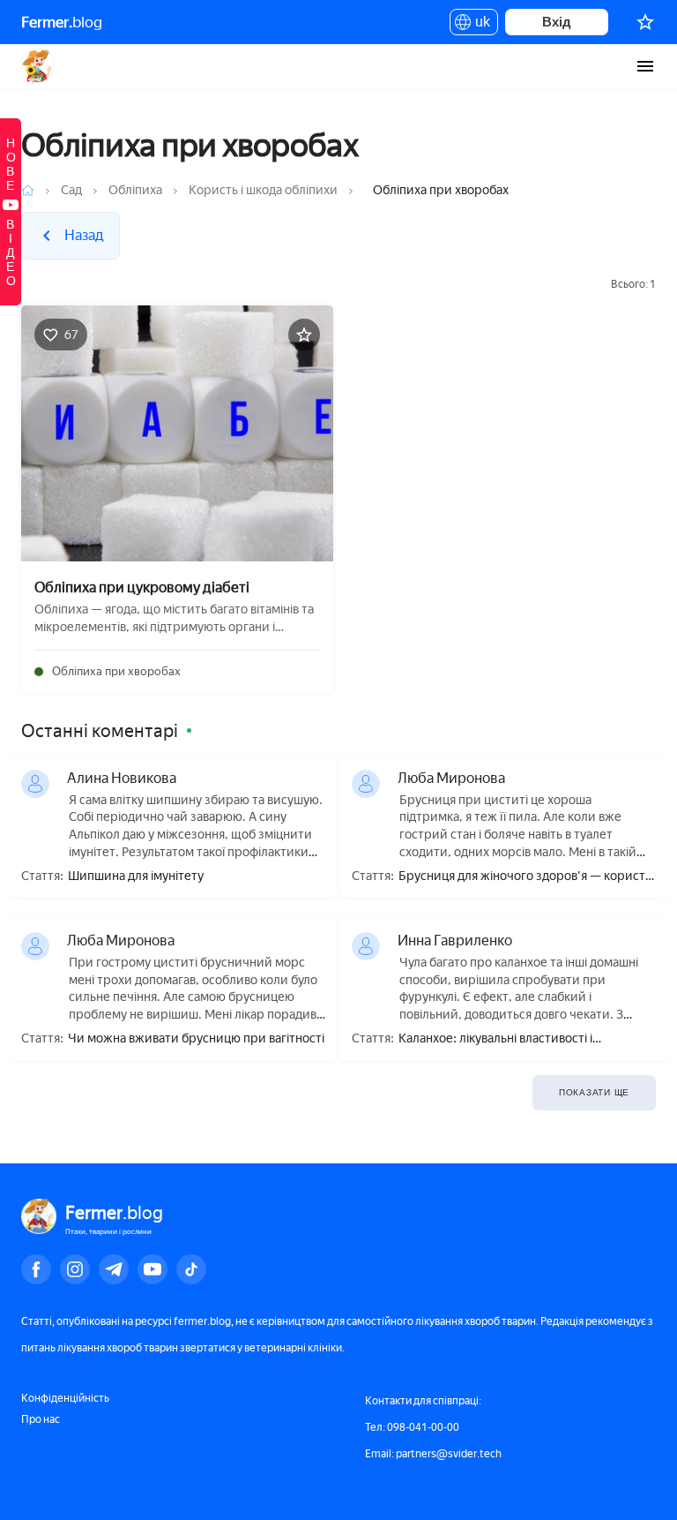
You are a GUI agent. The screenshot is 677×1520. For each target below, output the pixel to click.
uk (478, 24)
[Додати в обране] (304, 334)
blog (61, 22)
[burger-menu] (645, 66)
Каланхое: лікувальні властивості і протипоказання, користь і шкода (495, 1039)
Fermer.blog (38, 66)
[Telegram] (114, 1269)
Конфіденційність (65, 1398)
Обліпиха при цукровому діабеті (141, 587)
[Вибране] (645, 22)
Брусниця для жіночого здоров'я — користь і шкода (524, 876)
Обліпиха (135, 190)
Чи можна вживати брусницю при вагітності (196, 1039)
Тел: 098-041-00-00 (412, 1427)
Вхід (556, 21)
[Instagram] (75, 1269)
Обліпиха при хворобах (116, 671)
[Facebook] (36, 1269)
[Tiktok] (191, 1269)
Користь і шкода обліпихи (263, 190)
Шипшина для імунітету (136, 876)
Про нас (40, 1419)
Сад (71, 190)
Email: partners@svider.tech (433, 1454)
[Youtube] (152, 1269)
